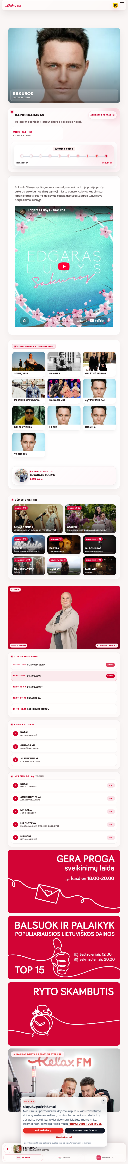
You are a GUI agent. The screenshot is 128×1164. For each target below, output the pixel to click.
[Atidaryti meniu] (122, 5)
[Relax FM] (23, 1157)
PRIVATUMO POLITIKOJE (85, 1124)
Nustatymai (64, 1137)
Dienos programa (26, 656)
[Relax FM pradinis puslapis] (13, 5)
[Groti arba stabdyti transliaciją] (8, 1149)
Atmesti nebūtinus (85, 1130)
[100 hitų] (64, 1157)
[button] (64, 156)
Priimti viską (43, 1130)
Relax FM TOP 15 (24, 724)
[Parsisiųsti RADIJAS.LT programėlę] (115, 5)
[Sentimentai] (104, 1157)
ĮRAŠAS (110, 665)
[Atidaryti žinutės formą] (64, 881)
